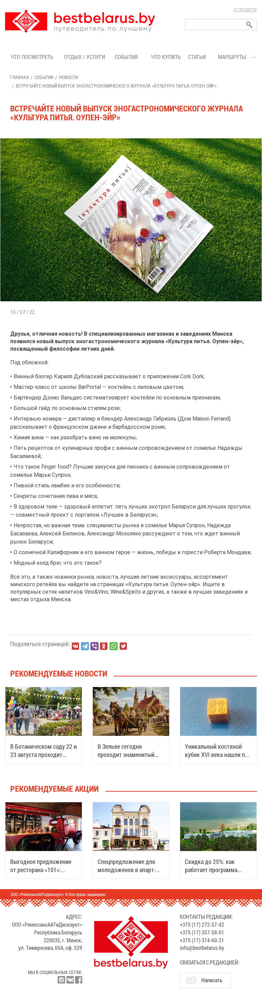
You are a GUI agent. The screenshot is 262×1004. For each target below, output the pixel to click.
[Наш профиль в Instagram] (61, 980)
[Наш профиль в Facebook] (78, 980)
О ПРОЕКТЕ (245, 9)
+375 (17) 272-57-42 (202, 924)
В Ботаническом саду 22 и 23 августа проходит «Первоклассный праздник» (43, 758)
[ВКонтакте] (75, 646)
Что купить (166, 57)
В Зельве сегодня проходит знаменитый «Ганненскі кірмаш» (126, 754)
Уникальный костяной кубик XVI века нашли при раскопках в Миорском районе (218, 758)
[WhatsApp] (114, 646)
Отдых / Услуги (84, 57)
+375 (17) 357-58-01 (202, 932)
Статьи (198, 57)
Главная (19, 77)
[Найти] (249, 24)
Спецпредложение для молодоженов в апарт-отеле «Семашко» (127, 869)
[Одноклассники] (104, 646)
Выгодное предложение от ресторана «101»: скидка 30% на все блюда (42, 869)
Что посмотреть (32, 57)
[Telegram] (85, 646)
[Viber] (94, 646)
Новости (68, 77)
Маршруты (232, 57)
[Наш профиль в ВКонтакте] (70, 980)
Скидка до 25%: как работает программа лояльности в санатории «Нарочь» (216, 873)
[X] (123, 646)
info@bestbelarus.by (202, 947)
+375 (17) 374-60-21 (202, 940)
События (128, 57)
